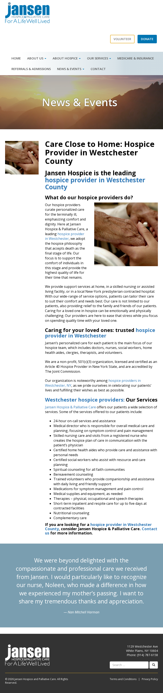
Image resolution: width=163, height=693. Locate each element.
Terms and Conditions (123, 679)
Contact (98, 69)
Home (16, 58)
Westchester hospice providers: (85, 399)
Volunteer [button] (122, 39)
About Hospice (66, 58)
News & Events (69, 69)
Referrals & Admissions (31, 69)
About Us (35, 58)
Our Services (98, 58)
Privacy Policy (150, 679)
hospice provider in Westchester (64, 236)
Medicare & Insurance (135, 58)
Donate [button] (147, 39)
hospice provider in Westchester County (95, 183)
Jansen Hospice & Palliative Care (70, 407)
